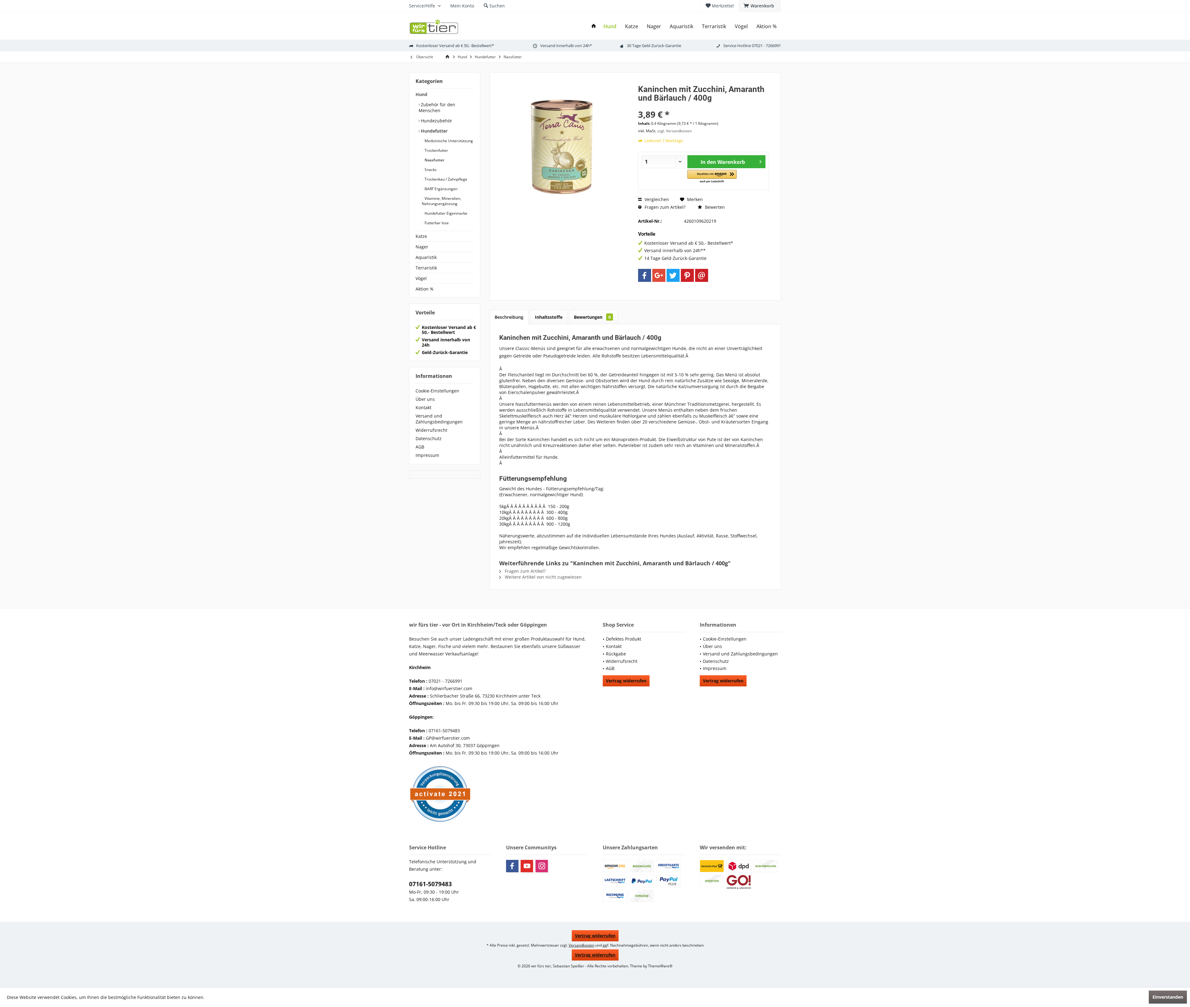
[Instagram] (542, 866)
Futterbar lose (436, 222)
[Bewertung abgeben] (703, 106)
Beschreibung (509, 317)
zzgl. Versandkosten (674, 131)
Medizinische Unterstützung (448, 140)
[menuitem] (759, 6)
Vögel (421, 278)
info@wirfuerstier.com (449, 688)
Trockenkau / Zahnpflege (445, 179)
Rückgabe (616, 654)
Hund (421, 94)
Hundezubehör (436, 121)
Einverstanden (1168, 997)
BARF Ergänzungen (440, 188)
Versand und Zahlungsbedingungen (439, 419)
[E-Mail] (701, 275)
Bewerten (714, 207)
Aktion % (425, 289)
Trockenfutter (436, 150)
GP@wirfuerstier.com (448, 738)
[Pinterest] (687, 275)
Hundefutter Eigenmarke (445, 213)
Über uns (425, 399)
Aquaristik (426, 257)
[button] (712, 177)
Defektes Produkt (623, 639)
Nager (422, 247)
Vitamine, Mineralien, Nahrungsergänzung (441, 201)
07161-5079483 (430, 884)
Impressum (427, 455)
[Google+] (658, 275)
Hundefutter (433, 131)
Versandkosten (581, 945)
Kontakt (423, 407)
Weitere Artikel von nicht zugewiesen (543, 577)
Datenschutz (429, 438)
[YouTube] (527, 866)
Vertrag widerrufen (626, 681)
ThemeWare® (660, 966)
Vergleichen (656, 199)
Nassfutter (434, 160)
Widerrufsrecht (431, 430)
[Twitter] (673, 275)
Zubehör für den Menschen (437, 107)
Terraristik (426, 268)
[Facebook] (644, 275)
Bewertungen (592, 317)
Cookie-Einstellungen (437, 391)
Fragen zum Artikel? (664, 207)
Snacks (430, 169)
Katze (421, 236)
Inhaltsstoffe (548, 317)
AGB (420, 447)
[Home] (593, 26)
